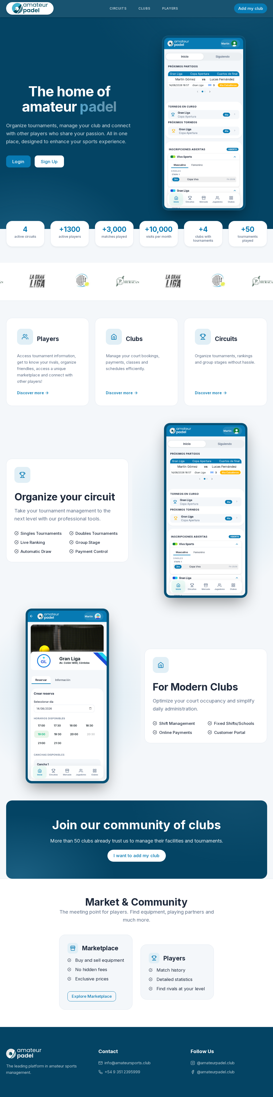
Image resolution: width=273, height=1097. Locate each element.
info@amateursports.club (128, 1062)
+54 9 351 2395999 (122, 1071)
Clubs (144, 8)
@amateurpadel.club (216, 1062)
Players (170, 8)
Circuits (118, 8)
